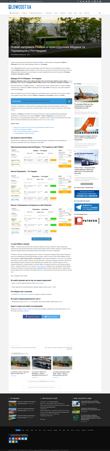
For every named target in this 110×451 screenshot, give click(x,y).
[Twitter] (81, 1)
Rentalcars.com (27, 301)
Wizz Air (73, 430)
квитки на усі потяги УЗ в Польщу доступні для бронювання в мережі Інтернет (34, 127)
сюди (43, 419)
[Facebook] (78, 1)
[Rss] (97, 1)
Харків (23, 430)
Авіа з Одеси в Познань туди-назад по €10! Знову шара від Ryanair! (58, 347)
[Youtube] (86, 1)
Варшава (56, 430)
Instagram (36, 309)
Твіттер (68, 309)
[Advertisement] (41, 331)
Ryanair (32, 430)
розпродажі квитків (61, 258)
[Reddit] (92, 1)
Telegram (26, 310)
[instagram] (94, 1)
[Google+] (83, 1)
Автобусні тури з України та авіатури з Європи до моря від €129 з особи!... (33, 1)
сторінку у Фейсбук (27, 309)
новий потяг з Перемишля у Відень (23, 129)
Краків (27, 430)
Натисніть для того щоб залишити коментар (41, 387)
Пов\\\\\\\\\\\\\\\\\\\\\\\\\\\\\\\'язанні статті (19, 353)
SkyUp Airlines (90, 430)
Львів (68, 430)
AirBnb (54, 287)
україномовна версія (41, 266)
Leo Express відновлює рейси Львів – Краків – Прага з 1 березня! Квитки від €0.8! (61, 373)
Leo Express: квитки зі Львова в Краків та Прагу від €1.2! (20, 372)
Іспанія (44, 430)
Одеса (64, 430)
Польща (78, 430)
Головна (12, 20)
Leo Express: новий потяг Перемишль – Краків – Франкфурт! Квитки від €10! (40, 373)
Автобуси (18, 20)
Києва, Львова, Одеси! (48, 119)
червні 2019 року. (42, 268)
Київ (36, 430)
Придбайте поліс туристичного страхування (23, 294)
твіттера (55, 405)
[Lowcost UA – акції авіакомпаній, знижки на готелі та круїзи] (20, 5)
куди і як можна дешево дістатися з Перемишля (26, 131)
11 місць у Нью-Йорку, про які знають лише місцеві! (23, 346)
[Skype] (89, 1)
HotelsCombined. (39, 283)
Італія (40, 430)
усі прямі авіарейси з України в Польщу (24, 133)
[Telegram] (100, 1)
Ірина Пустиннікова (22, 403)
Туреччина (49, 430)
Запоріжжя (83, 430)
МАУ (60, 430)
